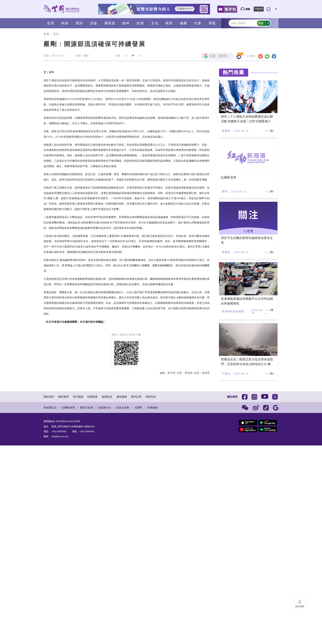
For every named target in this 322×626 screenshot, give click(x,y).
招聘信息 (150, 396)
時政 (65, 23)
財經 (140, 23)
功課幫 (138, 407)
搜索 (260, 23)
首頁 (50, 23)
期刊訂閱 (136, 396)
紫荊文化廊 (86, 407)
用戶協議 (78, 396)
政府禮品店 (50, 407)
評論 (93, 23)
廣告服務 (121, 396)
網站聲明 (63, 396)
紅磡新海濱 (68, 407)
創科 (126, 23)
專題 (212, 23)
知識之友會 (122, 407)
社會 (198, 23)
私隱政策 (92, 396)
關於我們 (49, 396)
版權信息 (107, 396)
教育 (169, 23)
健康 (183, 23)
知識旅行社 (104, 407)
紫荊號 (109, 23)
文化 (154, 23)
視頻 (79, 23)
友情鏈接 (152, 407)
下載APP (259, 9)
